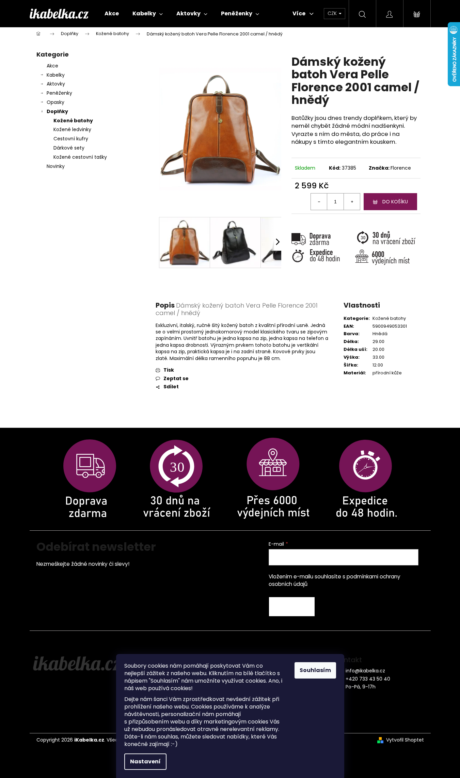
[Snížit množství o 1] (319, 201)
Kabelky (56, 75)
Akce (52, 65)
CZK (333, 13)
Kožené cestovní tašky (80, 157)
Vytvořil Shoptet (405, 740)
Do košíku (395, 201)
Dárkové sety (68, 147)
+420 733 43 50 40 (368, 678)
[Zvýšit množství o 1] (352, 201)
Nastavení (145, 761)
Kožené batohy (73, 120)
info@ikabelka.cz (365, 670)
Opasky (55, 102)
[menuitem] (112, 13)
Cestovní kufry (70, 138)
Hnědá (379, 333)
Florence (401, 168)
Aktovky (56, 83)
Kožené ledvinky (72, 129)
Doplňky (57, 111)
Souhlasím (315, 670)
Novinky (56, 166)
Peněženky (59, 93)
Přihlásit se (292, 606)
